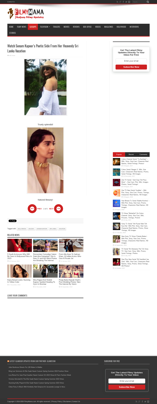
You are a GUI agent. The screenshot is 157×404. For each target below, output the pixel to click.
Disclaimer (67, 401)
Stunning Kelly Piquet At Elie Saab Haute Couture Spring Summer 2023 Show (36, 383)
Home (11, 26)
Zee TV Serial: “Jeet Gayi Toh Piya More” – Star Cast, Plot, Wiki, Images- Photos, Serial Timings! (135, 182)
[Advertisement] (98, 80)
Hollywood (121, 26)
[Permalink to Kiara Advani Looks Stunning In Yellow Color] (19, 277)
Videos (98, 26)
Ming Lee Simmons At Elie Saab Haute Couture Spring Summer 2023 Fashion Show (38, 371)
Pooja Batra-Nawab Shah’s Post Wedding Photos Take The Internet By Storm (69, 282)
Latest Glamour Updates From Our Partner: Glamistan (32, 361)
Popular (119, 154)
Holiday (31, 228)
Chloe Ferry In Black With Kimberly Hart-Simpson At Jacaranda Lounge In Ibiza (37, 387)
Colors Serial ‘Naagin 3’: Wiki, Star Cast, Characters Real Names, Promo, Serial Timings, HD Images (135, 172)
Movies (66, 26)
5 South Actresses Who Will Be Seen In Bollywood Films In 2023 (19, 256)
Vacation (62, 228)
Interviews (134, 26)
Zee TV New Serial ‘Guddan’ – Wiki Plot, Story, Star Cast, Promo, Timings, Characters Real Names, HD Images (135, 192)
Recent (131, 154)
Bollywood (22, 228)
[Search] (148, 2)
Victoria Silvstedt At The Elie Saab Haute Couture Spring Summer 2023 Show (36, 379)
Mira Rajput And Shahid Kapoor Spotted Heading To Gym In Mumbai (44, 282)
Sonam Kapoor (42, 228)
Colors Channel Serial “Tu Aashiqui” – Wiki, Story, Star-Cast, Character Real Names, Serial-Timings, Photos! (134, 161)
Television (44, 26)
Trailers (56, 26)
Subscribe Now (131, 67)
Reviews (76, 26)
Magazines (108, 26)
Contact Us (11, 2)
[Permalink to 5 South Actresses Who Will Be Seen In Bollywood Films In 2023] (19, 251)
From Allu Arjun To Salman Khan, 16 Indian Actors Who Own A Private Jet (70, 256)
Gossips (33, 26)
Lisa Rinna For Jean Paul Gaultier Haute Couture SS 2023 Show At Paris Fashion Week (40, 375)
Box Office (87, 26)
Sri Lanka (53, 228)
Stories (12, 32)
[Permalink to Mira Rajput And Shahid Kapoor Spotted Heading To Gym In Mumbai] (45, 277)
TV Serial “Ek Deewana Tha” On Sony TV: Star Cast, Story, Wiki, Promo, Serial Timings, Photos (134, 251)
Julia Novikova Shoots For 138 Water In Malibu (25, 367)
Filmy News (21, 26)
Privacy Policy (57, 401)
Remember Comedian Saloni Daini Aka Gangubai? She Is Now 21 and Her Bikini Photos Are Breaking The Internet (45, 257)
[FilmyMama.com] (25, 18)
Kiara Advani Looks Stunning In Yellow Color (18, 281)
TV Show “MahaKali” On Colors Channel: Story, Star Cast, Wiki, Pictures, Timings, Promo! (132, 215)
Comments (143, 154)
